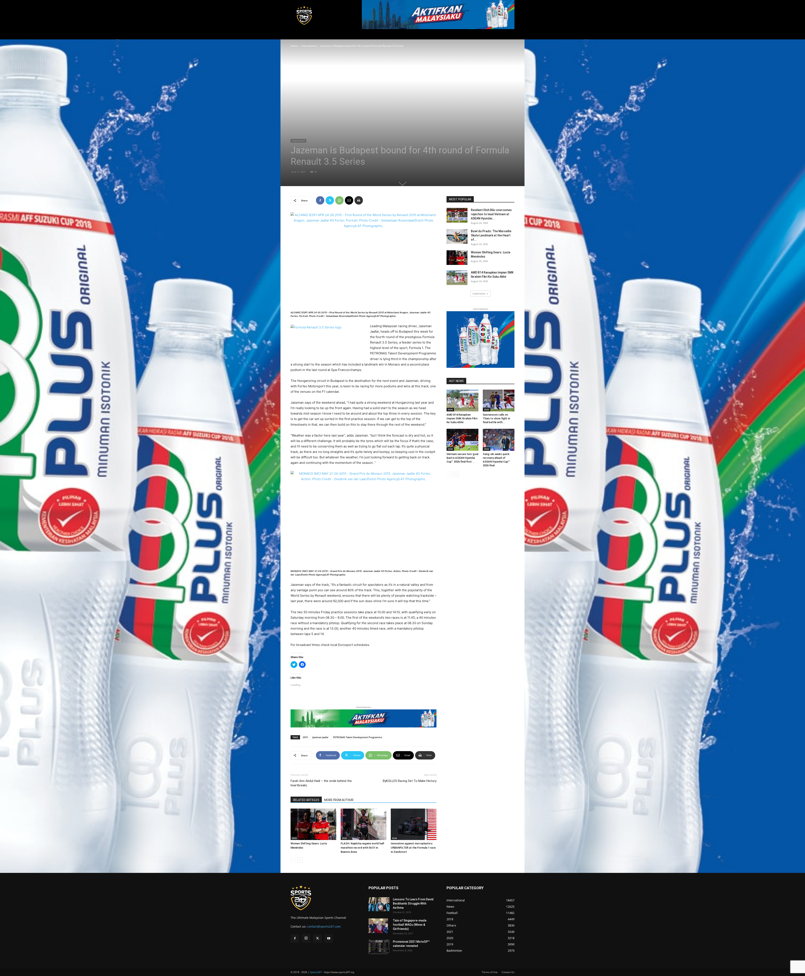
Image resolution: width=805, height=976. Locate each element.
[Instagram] (306, 938)
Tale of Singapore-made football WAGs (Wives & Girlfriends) (409, 925)
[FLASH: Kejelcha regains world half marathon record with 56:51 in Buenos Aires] (363, 824)
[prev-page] (293, 860)
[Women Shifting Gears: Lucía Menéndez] (313, 824)
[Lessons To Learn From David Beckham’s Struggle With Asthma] (379, 904)
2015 (305, 737)
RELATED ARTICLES (306, 800)
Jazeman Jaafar (320, 737)
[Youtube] (329, 938)
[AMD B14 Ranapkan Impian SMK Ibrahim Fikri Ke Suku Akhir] (457, 277)
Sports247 (316, 972)
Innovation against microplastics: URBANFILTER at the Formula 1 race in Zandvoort (413, 847)
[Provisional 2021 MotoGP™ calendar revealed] (379, 947)
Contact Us (508, 972)
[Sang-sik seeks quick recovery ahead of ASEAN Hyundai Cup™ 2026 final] (499, 440)
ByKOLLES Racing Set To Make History (409, 781)
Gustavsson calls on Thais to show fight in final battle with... (496, 418)
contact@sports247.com (324, 926)
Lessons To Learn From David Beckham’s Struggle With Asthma (413, 903)
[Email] (349, 200)
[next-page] (300, 860)
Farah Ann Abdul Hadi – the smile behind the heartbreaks (321, 783)
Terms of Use (490, 972)
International (309, 46)
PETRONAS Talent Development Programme (357, 737)
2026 (294, 838)
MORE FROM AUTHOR (338, 800)
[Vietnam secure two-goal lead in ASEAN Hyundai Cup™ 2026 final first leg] (462, 440)
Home (294, 46)
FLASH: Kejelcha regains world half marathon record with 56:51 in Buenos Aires (362, 847)
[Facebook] (320, 200)
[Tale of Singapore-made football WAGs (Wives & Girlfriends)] (378, 925)
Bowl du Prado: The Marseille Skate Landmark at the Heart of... (491, 235)
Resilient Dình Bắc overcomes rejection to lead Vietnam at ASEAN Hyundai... (491, 214)
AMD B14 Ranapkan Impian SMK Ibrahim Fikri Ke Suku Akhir (462, 418)
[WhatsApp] (339, 200)
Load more (479, 293)
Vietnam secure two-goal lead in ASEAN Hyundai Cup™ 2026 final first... (462, 457)
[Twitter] (330, 200)
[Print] (358, 200)
